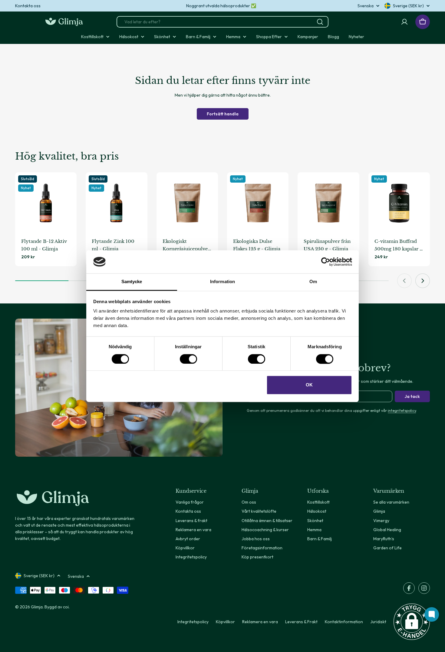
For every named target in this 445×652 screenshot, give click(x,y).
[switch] (188, 359)
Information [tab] (222, 281)
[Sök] (320, 21)
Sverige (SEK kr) (408, 5)
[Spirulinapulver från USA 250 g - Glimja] (328, 203)
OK (309, 385)
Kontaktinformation (344, 621)
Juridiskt (378, 621)
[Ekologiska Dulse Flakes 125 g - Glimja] (257, 203)
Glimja (37, 607)
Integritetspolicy (193, 621)
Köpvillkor (225, 621)
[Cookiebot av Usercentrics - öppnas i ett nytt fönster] (325, 261)
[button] (412, 622)
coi (66, 607)
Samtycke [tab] (131, 281)
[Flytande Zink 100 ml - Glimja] (116, 203)
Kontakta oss (28, 5)
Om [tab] (313, 281)
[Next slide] (422, 280)
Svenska (366, 6)
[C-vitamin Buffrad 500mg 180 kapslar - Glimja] (399, 203)
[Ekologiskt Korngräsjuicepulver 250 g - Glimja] (187, 203)
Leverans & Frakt (301, 621)
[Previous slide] (404, 280)
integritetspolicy (402, 410)
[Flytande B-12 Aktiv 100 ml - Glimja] (46, 203)
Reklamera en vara (260, 621)
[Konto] (404, 21)
